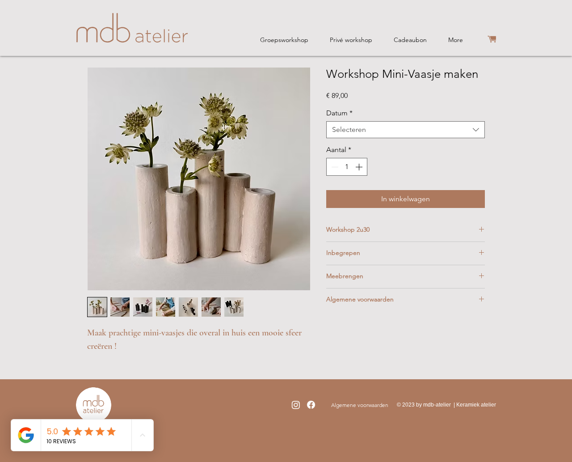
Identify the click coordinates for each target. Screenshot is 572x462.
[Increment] (359, 166)
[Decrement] (334, 166)
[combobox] (405, 129)
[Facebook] (311, 404)
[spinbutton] (346, 166)
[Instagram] (295, 404)
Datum (339, 113)
